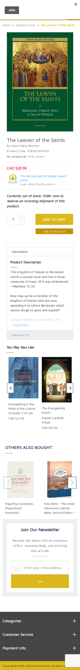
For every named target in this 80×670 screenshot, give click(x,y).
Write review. (36, 156)
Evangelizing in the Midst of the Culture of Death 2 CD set (22, 408)
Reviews (21, 335)
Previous (10, 388)
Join (40, 581)
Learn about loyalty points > (38, 184)
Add (54, 219)
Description (20, 251)
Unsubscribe (40, 556)
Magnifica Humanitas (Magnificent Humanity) (19, 508)
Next (69, 388)
